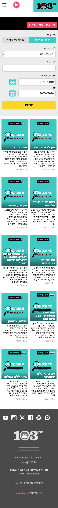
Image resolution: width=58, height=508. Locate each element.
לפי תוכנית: (49, 48)
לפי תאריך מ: (48, 76)
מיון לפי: (51, 35)
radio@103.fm (29, 462)
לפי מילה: (50, 62)
